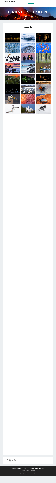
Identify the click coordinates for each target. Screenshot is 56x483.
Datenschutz (31, 470)
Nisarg (35, 474)
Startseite (17, 5)
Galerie (30, 5)
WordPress (26, 474)
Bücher (36, 5)
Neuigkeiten (24, 5)
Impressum (24, 470)
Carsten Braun (9, 2)
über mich (42, 5)
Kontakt (50, 5)
